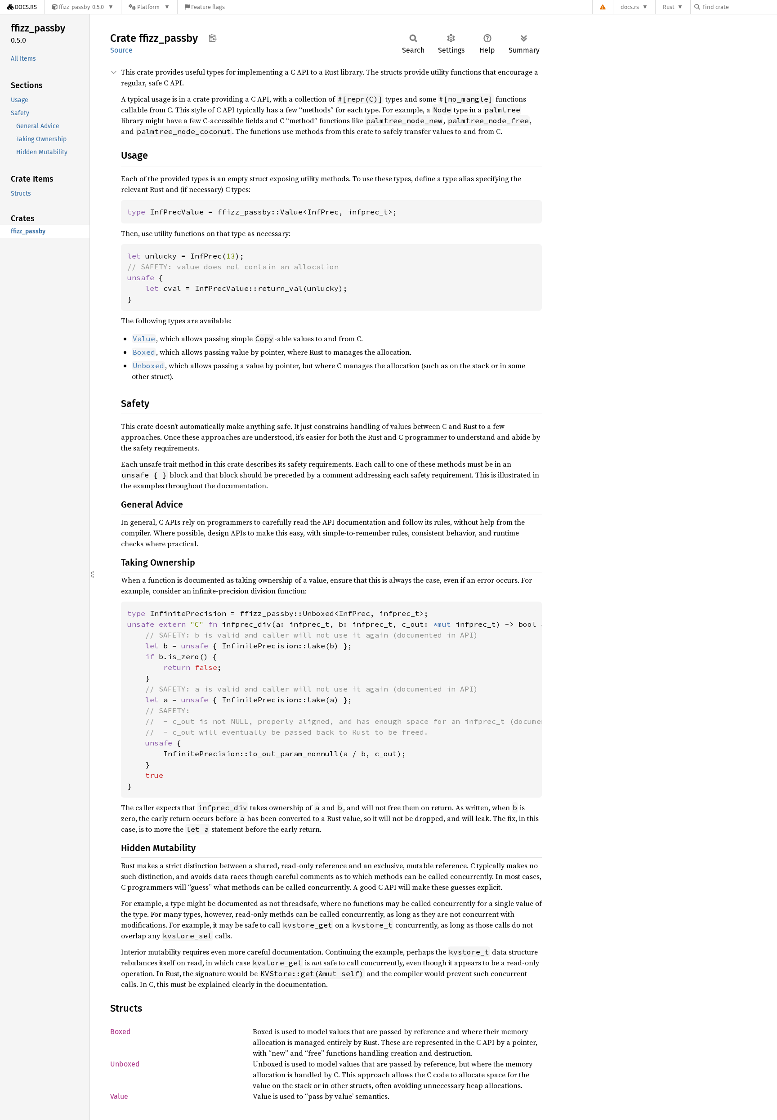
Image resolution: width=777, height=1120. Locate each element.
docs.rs (630, 7)
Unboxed (125, 1064)
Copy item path (212, 37)
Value (119, 1096)
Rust (668, 7)
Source (121, 50)
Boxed (120, 1031)
